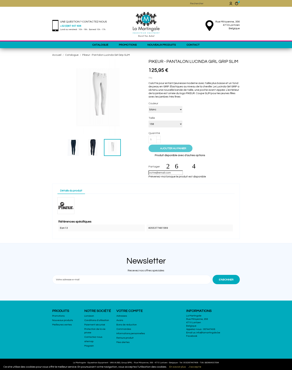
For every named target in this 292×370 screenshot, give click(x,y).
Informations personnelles (130, 333)
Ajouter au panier (170, 148)
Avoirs (119, 320)
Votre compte (129, 311)
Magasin (89, 346)
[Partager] (169, 166)
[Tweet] (178, 166)
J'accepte (194, 366)
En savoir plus (177, 366)
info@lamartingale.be (208, 332)
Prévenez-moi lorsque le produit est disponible (177, 176)
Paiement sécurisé (94, 325)
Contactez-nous (93, 337)
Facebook (191, 336)
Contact (193, 44)
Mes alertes (122, 342)
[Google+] (187, 166)
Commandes (123, 329)
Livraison (89, 316)
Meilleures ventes (62, 325)
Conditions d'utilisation (96, 320)
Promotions (128, 44)
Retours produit (124, 338)
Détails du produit (71, 190)
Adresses (121, 316)
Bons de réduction (126, 325)
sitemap (88, 341)
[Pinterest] (195, 166)
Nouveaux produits (162, 44)
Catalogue (100, 44)
